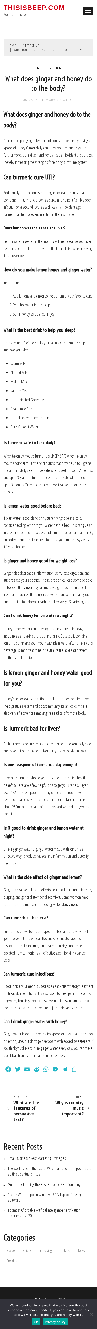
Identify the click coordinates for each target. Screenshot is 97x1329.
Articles (27, 1250)
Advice (11, 1250)
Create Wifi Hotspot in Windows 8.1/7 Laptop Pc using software (44, 1197)
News (81, 1250)
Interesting (48, 67)
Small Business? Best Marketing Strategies (37, 1158)
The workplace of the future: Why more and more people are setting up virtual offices (50, 1171)
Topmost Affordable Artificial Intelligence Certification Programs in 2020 (44, 1212)
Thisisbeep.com (34, 7)
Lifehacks (65, 1250)
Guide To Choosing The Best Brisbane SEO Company (44, 1184)
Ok (36, 1322)
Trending (12, 1260)
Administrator (60, 100)
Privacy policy (55, 1322)
